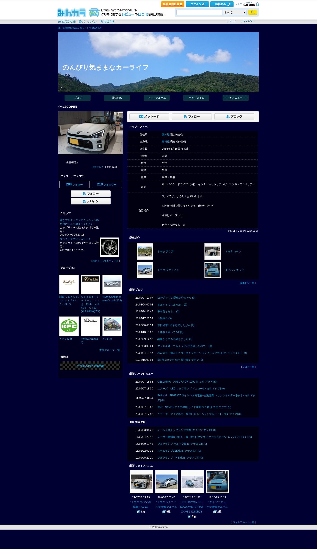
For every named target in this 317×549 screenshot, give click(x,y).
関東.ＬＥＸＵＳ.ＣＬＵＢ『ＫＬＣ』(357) (69, 300)
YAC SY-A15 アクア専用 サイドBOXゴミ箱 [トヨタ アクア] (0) (194, 407)
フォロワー (106, 184)
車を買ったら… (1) (168, 311)
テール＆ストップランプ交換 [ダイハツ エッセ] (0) (186, 430)
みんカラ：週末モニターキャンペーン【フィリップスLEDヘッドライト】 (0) (202, 352)
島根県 (166, 141)
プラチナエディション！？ (75, 239)
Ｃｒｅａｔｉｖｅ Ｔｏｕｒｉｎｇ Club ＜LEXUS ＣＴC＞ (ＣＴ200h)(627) (90, 304)
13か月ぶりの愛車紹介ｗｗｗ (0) (176, 297)
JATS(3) (107, 338)
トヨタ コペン (233, 251)
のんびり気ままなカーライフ (106, 67)
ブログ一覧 (248, 366)
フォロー (74, 184)
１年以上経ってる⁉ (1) (170, 332)
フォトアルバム (157, 97)
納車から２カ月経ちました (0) (174, 339)
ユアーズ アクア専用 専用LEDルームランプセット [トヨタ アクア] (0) (199, 414)
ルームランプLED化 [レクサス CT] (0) (179, 450)
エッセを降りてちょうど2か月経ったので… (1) (184, 346)
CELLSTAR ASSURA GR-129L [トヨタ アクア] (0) (187, 381)
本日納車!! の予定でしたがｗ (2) (175, 325)
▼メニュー (235, 97)
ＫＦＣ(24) (65, 338)
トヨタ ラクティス (168, 270)
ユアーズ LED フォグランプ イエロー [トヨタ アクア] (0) (191, 388)
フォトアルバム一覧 (243, 522)
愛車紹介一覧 (247, 283)
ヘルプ (238, 4)
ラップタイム (196, 97)
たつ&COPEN (94, 28)
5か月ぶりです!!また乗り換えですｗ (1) (180, 359)
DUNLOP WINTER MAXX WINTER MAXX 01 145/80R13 (191, 507)
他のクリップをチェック (105, 261)
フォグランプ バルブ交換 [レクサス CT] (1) (182, 443)
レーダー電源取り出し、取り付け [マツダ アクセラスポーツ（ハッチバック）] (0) (204, 436)
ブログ (78, 97)
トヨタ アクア (165, 251)
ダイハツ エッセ (234, 270)
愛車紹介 (117, 97)
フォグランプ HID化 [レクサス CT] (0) (180, 457)
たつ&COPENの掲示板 (90, 365)
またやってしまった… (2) (172, 304)
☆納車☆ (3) (164, 318)
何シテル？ (98, 167)
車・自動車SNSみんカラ (71, 28)
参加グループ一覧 (109, 349)
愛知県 (166, 134)
